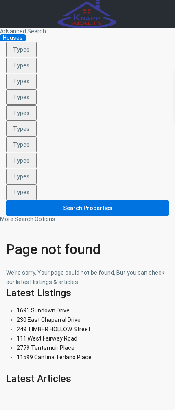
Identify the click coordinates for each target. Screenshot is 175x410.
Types (21, 49)
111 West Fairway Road (47, 338)
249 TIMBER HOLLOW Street (53, 329)
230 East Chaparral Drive (49, 320)
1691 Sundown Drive (43, 310)
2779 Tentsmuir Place (45, 348)
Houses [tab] (13, 38)
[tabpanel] (87, 131)
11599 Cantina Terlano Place (54, 357)
